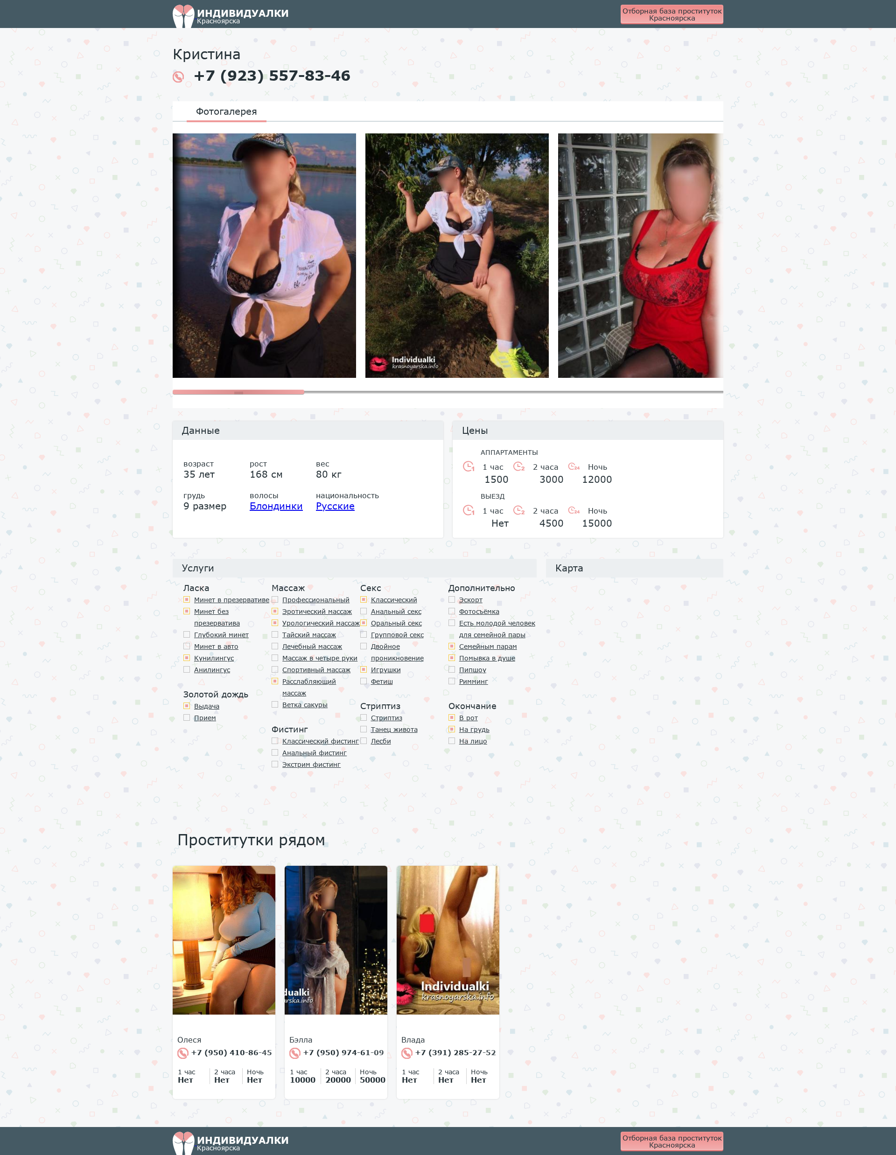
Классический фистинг (320, 741)
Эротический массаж (317, 611)
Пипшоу (472, 670)
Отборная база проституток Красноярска (672, 14)
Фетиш (382, 681)
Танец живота (394, 729)
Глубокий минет (221, 635)
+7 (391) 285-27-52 (454, 1052)
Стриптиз (386, 718)
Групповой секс (397, 635)
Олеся (189, 1040)
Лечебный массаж (312, 646)
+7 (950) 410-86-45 (230, 1052)
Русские (335, 505)
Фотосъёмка (479, 611)
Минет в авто (216, 646)
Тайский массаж (309, 635)
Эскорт (471, 600)
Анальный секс (396, 611)
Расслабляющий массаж (309, 687)
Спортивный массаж (316, 670)
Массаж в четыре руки (319, 658)
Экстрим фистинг (311, 764)
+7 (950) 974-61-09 (342, 1052)
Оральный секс (396, 623)
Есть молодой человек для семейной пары (497, 629)
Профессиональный (316, 600)
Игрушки (386, 670)
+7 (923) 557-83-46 (271, 76)
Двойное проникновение (397, 652)
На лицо (473, 741)
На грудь (474, 729)
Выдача (206, 706)
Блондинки (276, 505)
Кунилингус (214, 658)
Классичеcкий (394, 600)
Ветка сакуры (305, 705)
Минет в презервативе (231, 600)
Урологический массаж (321, 623)
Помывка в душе (487, 658)
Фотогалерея (226, 111)
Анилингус (212, 670)
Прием (205, 718)
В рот (468, 718)
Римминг (473, 681)
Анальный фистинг (314, 753)
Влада (413, 1040)
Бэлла (301, 1040)
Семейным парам (488, 646)
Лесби (381, 741)
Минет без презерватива (217, 617)
